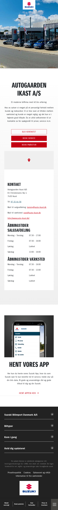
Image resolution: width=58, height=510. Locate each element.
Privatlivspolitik (14, 472)
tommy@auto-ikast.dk (36, 207)
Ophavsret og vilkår (41, 472)
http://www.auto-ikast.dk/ (18, 218)
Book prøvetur (29, 145)
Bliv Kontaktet (29, 132)
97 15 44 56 (16, 202)
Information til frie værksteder (29, 476)
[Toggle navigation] (54, 504)
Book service (29, 138)
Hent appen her (27, 393)
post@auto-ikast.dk (32, 213)
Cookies (27, 472)
